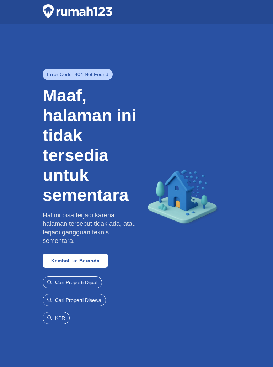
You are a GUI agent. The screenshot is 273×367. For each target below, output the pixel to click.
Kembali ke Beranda (75, 261)
